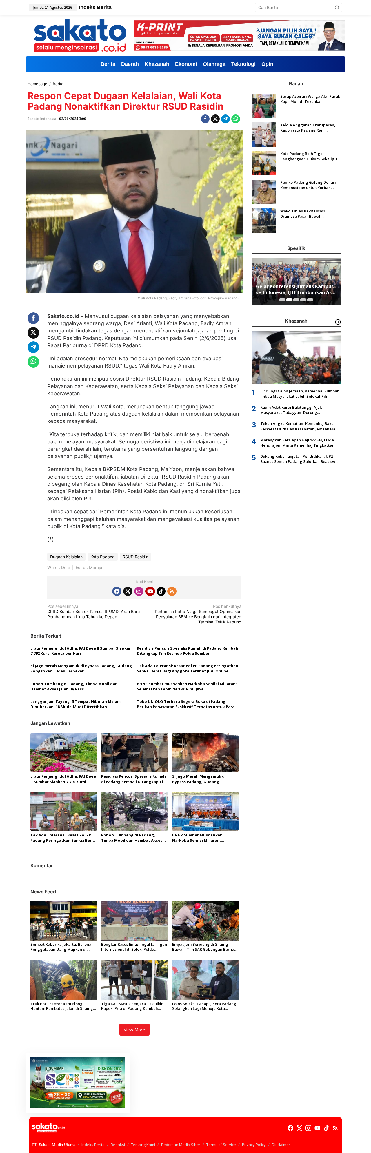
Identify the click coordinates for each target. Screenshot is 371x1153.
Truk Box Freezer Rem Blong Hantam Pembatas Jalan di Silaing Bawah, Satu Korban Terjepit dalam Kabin (63, 1006)
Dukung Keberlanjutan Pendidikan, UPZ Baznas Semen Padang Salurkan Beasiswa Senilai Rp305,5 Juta (299, 459)
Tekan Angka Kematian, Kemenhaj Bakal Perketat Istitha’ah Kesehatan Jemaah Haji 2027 (299, 426)
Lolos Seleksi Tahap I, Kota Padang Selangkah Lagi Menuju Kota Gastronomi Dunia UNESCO (204, 1006)
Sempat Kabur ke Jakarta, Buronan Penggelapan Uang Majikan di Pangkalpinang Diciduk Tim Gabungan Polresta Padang (62, 947)
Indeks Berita (93, 1144)
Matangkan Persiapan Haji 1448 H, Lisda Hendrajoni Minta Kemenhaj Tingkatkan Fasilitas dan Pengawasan (297, 442)
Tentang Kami (143, 1144)
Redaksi (118, 1144)
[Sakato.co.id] (80, 34)
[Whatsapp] (235, 118)
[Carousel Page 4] (303, 299)
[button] (337, 7)
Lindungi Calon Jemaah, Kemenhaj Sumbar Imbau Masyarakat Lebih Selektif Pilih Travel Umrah (299, 393)
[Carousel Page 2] (289, 299)
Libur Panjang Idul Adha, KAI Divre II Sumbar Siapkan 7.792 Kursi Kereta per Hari (81, 650)
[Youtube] (150, 591)
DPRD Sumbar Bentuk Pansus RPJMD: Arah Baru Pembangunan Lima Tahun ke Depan (93, 611)
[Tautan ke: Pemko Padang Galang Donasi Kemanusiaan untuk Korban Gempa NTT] (264, 191)
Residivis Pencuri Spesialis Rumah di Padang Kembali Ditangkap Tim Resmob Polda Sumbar (187, 650)
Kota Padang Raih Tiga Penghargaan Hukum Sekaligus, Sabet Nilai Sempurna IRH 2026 (310, 156)
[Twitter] (127, 591)
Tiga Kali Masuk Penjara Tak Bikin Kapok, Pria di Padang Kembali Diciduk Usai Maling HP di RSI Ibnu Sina (132, 1006)
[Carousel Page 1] (282, 299)
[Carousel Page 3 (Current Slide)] (296, 299)
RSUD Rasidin (135, 556)
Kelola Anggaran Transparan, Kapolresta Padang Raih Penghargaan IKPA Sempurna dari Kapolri (307, 127)
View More (134, 1029)
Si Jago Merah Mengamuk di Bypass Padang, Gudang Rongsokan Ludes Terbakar (81, 668)
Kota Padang (102, 556)
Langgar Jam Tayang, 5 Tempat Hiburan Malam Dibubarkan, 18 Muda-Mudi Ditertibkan (75, 704)
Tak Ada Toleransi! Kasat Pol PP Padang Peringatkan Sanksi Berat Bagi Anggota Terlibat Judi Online (187, 668)
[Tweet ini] (215, 118)
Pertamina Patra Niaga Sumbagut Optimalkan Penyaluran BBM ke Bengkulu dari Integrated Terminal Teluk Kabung (198, 614)
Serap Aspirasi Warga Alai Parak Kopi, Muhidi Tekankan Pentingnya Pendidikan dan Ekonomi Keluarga (310, 99)
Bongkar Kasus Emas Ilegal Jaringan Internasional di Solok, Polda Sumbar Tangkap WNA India (134, 947)
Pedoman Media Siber (180, 1144)
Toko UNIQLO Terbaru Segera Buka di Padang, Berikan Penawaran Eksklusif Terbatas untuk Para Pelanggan (185, 704)
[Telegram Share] (225, 118)
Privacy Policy (254, 1144)
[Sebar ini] (205, 118)
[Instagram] (138, 591)
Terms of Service (221, 1144)
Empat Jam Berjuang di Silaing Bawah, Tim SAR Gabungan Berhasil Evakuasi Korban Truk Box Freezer (205, 947)
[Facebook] (116, 591)
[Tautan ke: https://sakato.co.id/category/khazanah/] (337, 322)
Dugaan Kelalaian (66, 556)
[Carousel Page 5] (310, 299)
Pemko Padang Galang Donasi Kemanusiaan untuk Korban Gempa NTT (308, 185)
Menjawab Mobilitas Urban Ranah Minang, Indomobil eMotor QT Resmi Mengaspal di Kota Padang (295, 289)
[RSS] (172, 591)
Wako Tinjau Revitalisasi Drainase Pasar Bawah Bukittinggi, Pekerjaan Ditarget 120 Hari (309, 213)
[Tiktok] (161, 591)
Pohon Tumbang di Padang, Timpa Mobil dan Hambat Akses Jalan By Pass (74, 686)
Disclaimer (281, 1144)
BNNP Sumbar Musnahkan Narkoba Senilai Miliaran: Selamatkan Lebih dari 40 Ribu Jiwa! (187, 686)
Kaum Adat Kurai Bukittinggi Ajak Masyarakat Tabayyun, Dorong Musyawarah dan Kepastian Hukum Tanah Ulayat (299, 410)
